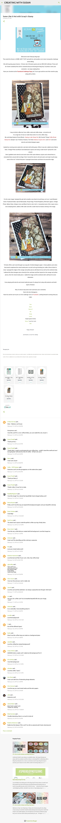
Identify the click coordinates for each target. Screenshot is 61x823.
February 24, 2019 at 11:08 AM (15, 709)
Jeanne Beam (11, 703)
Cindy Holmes (11, 650)
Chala (30, 314)
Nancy (9, 458)
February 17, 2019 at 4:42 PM (15, 611)
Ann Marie (10, 677)
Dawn (30, 306)
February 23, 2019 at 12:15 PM (15, 673)
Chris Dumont (11, 686)
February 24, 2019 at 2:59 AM (15, 690)
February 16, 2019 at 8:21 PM (15, 560)
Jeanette (9, 642)
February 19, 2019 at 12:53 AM (15, 655)
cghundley (10, 564)
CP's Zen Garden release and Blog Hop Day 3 (23, 805)
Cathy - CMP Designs (13, 467)
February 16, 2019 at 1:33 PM (15, 533)
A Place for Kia (11, 421)
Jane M (9, 587)
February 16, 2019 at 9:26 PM (15, 574)
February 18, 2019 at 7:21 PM (15, 646)
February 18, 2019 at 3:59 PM (15, 628)
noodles (9, 615)
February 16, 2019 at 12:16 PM (15, 524)
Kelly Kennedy (11, 714)
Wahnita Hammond (12, 555)
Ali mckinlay (10, 659)
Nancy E (31, 309)
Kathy (9, 633)
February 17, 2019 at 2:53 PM (15, 602)
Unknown (9, 538)
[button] (4, 21)
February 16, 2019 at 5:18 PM (15, 551)
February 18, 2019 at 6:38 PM (15, 637)
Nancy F (27, 321)
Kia (30, 311)
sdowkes (9, 668)
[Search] (33, 2)
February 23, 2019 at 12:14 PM (15, 664)
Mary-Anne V (11, 529)
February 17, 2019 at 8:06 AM (15, 592)
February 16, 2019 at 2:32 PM (15, 542)
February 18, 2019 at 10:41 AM (15, 620)
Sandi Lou (10, 520)
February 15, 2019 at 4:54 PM (15, 435)
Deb (30, 323)
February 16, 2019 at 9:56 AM (15, 507)
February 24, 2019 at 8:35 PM (15, 727)
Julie (8, 695)
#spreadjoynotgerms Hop (19, 779)
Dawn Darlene (11, 511)
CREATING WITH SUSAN (17, 2)
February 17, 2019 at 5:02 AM (15, 583)
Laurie (30, 316)
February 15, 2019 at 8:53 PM (15, 471)
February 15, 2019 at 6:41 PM (15, 444)
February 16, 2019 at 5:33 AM (15, 480)
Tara (30, 304)
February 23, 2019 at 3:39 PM (15, 681)
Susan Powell (11, 439)
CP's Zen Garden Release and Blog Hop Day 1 (23, 754)
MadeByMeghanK (12, 493)
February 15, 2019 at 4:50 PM (15, 426)
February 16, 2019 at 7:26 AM (15, 498)
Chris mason (10, 578)
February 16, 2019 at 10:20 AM (15, 516)
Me (8, 546)
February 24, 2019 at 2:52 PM (15, 718)
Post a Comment (7, 731)
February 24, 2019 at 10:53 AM (15, 699)
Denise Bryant (11, 502)
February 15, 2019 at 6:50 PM (15, 454)
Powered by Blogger (31, 821)
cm (8, 596)
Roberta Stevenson (12, 722)
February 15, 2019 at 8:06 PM (15, 463)
